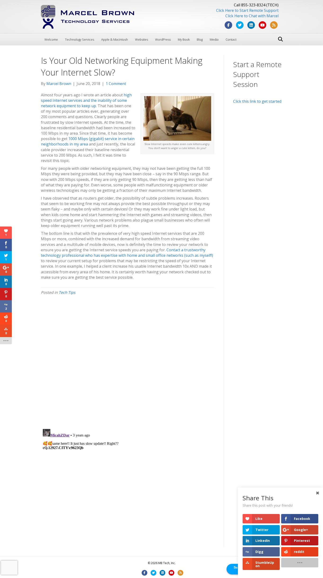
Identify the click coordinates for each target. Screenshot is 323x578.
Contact (231, 39)
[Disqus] (127, 364)
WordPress (163, 39)
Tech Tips (67, 292)
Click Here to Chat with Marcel (252, 15)
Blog (200, 39)
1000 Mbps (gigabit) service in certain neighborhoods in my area (88, 141)
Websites (141, 39)
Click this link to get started (257, 101)
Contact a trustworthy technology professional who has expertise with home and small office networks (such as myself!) (127, 252)
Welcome (51, 39)
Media (214, 39)
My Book (184, 39)
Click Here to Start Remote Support (247, 10)
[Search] (279, 39)
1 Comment (116, 83)
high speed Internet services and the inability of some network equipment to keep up (86, 100)
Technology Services (79, 39)
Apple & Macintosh (114, 39)
